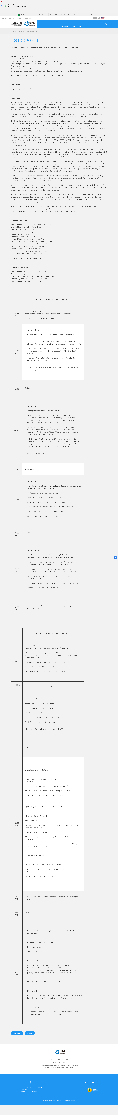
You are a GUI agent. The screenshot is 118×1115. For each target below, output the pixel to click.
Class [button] (60, 22)
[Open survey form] (106, 24)
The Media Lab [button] (48, 22)
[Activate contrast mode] (99, 18)
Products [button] (77, 26)
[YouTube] (92, 1082)
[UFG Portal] (29, 26)
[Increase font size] (94, 18)
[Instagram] (96, 1082)
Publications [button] (94, 22)
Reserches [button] (80, 22)
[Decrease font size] (96, 18)
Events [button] (69, 22)
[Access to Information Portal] (92, 1091)
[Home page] (16, 25)
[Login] (1, 1)
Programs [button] (64, 26)
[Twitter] (85, 1082)
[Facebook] (89, 1082)
